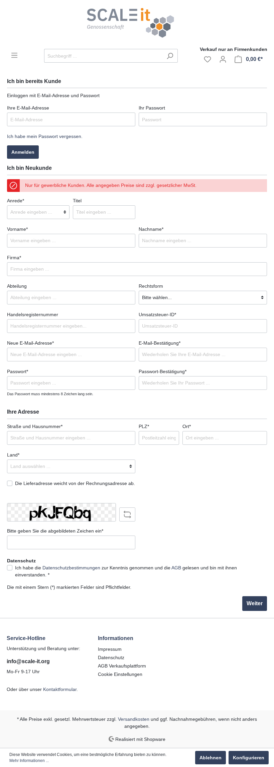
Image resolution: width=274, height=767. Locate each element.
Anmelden (22, 152)
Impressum (110, 649)
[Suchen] (170, 56)
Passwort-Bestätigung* (162, 371)
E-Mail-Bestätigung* (159, 343)
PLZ (144, 426)
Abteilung (17, 286)
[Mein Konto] (223, 59)
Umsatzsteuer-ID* (157, 314)
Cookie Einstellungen (120, 674)
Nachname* (151, 229)
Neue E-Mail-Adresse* (30, 343)
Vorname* (17, 229)
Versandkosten (133, 719)
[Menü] (14, 55)
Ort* (186, 426)
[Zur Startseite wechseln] (137, 23)
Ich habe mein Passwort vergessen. (45, 136)
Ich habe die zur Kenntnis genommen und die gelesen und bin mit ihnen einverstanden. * (126, 571)
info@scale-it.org (28, 661)
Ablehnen (210, 757)
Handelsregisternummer (32, 314)
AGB (176, 567)
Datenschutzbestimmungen (71, 567)
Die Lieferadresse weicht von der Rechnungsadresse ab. (75, 483)
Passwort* (17, 371)
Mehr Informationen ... (29, 760)
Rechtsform (151, 286)
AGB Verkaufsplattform (122, 666)
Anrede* (15, 200)
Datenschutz (111, 657)
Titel (77, 200)
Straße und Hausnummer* (34, 426)
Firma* (14, 257)
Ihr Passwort (152, 108)
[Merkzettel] (207, 59)
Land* (13, 455)
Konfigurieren (248, 757)
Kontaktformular (60, 689)
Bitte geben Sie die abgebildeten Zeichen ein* (55, 531)
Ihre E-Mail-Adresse (28, 108)
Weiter (255, 603)
